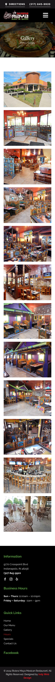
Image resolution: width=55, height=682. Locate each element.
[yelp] (16, 579)
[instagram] (11, 579)
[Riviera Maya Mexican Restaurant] (17, 9)
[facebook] (5, 579)
